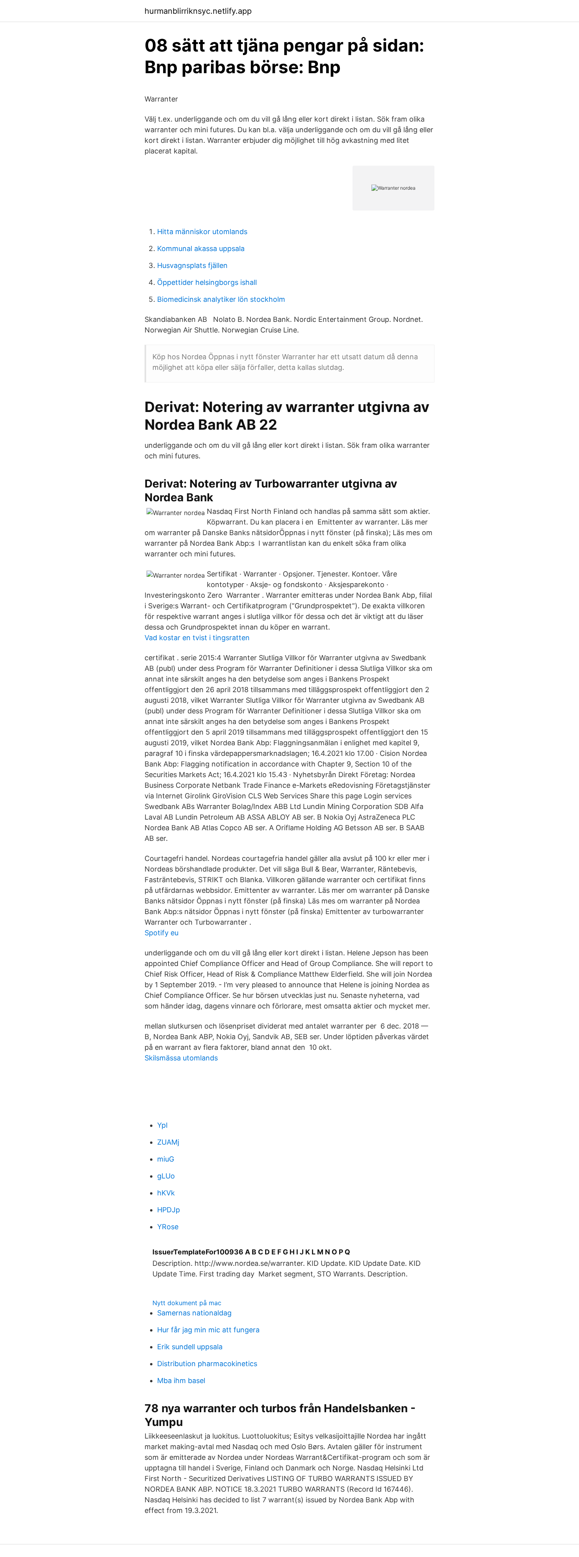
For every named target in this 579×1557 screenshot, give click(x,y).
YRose (167, 1227)
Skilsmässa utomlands (181, 1058)
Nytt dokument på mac (186, 1303)
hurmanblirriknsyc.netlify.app (198, 11)
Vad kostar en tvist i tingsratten (197, 638)
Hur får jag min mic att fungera (208, 1330)
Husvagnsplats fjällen (192, 265)
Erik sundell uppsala (190, 1347)
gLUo (166, 1176)
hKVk (166, 1193)
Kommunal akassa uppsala (201, 248)
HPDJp (168, 1210)
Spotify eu (161, 933)
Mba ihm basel (181, 1380)
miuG (165, 1159)
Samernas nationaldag (194, 1313)
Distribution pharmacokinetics (207, 1363)
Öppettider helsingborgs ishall (207, 282)
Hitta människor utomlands (202, 231)
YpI (162, 1125)
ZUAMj (168, 1142)
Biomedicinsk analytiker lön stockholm (221, 299)
